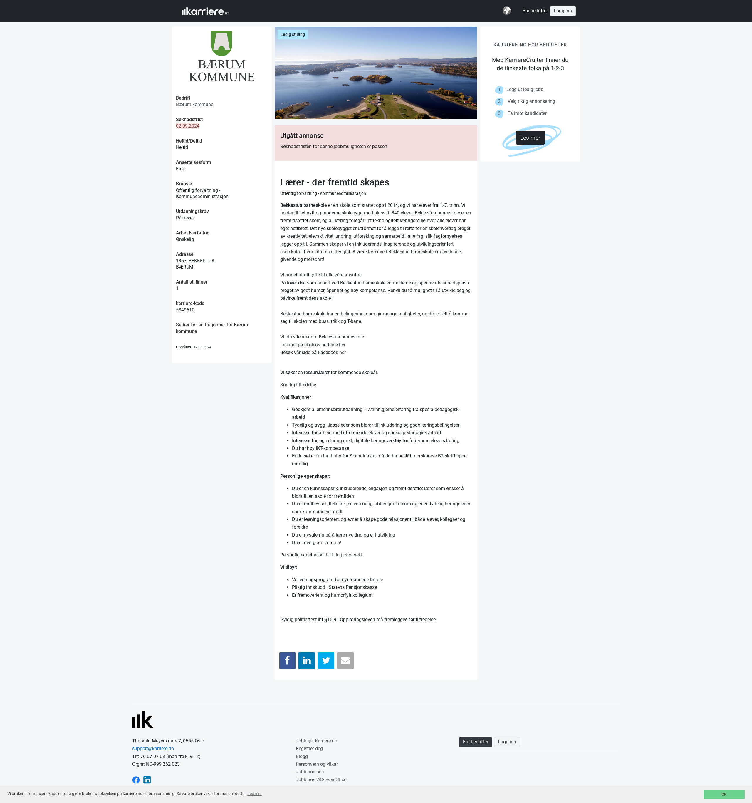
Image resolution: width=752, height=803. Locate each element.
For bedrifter (535, 11)
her (342, 345)
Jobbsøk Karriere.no (316, 741)
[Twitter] (326, 660)
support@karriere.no (153, 748)
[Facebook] (287, 660)
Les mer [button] (254, 793)
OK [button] (723, 794)
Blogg (302, 756)
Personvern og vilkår (317, 764)
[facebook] (136, 779)
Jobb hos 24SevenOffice (321, 779)
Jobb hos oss (310, 771)
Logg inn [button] (563, 11)
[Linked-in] (147, 779)
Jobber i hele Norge (211, 11)
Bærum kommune (194, 104)
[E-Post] (345, 660)
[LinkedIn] (306, 660)
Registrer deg (309, 748)
